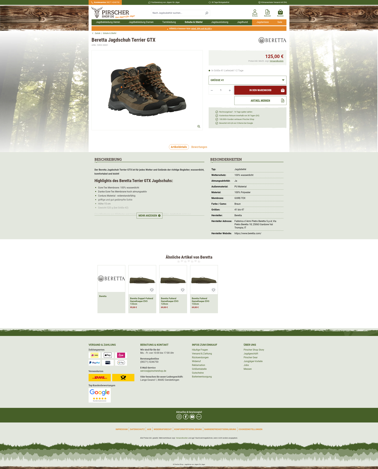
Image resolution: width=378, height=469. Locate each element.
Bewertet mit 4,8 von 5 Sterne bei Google (236, 123)
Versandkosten (277, 61)
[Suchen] (206, 13)
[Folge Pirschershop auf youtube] (192, 416)
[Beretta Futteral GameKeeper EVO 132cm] (204, 279)
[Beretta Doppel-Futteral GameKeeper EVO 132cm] (142, 279)
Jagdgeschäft (251, 353)
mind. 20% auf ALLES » (201, 28)
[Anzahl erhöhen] (230, 90)
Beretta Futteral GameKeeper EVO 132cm (200, 301)
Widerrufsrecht (163, 429)
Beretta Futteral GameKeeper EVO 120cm (169, 301)
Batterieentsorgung (202, 376)
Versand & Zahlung (202, 353)
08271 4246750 (106, 2)
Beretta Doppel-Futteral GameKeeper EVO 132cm (141, 301)
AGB (149, 429)
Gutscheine (198, 372)
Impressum (122, 429)
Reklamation (198, 365)
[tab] (179, 147)
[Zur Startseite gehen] (115, 12)
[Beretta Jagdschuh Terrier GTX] (147, 90)
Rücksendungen (200, 357)
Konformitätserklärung (188, 429)
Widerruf (196, 361)
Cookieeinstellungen (250, 429)
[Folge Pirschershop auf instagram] (179, 416)
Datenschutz (137, 429)
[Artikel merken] (152, 290)
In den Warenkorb (260, 90)
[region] (147, 92)
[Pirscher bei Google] (100, 395)
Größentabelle (199, 369)
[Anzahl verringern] (212, 90)
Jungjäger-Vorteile (253, 361)
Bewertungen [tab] (199, 147)
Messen (248, 369)
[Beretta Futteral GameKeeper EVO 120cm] (173, 279)
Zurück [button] (98, 33)
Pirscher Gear (251, 357)
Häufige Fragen (200, 349)
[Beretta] (272, 42)
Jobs (246, 365)
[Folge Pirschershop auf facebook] (185, 416)
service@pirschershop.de (153, 370)
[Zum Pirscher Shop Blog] (199, 416)
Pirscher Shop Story (254, 349)
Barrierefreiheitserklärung (220, 429)
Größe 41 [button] (217, 80)
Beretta (102, 296)
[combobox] (177, 13)
